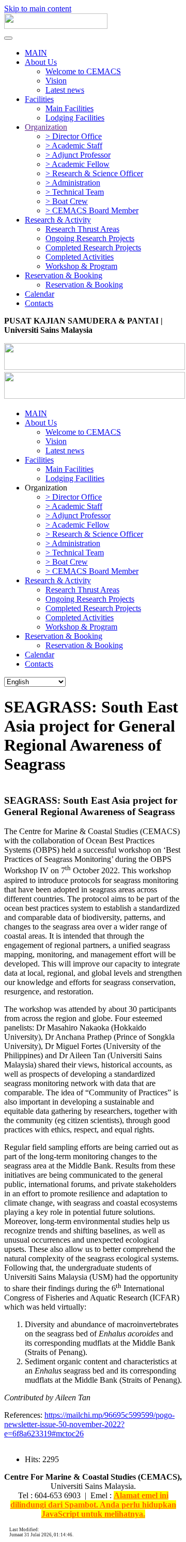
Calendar (39, 294)
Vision (56, 80)
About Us (41, 62)
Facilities (39, 99)
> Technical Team (74, 192)
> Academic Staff (73, 145)
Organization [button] (46, 487)
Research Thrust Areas (82, 229)
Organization (46, 127)
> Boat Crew (66, 201)
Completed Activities (79, 256)
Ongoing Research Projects (89, 238)
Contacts (39, 303)
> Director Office (73, 136)
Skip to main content (37, 8)
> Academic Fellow (77, 164)
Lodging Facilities (74, 117)
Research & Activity (58, 219)
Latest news (64, 90)
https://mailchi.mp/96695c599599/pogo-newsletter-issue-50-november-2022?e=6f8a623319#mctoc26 (89, 1424)
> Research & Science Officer (94, 173)
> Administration (72, 182)
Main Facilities (69, 108)
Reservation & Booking (63, 275)
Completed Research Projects (93, 247)
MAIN (36, 52)
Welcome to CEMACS (83, 71)
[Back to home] (55, 26)
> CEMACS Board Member (91, 210)
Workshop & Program (81, 266)
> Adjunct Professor (78, 154)
